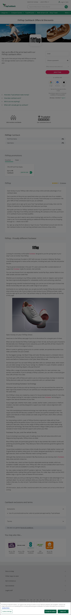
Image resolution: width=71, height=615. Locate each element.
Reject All (63, 611)
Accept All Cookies (50, 611)
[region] (35, 608)
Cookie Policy (5, 608)
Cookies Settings (7, 611)
